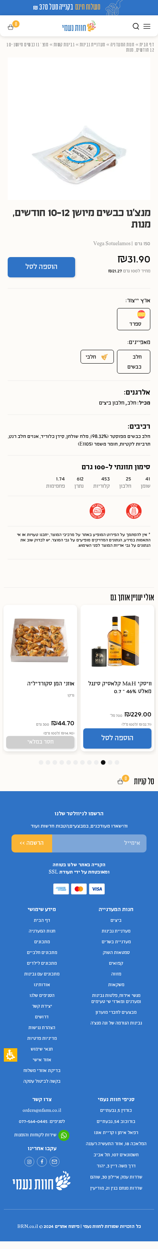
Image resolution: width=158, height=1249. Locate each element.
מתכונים (42, 942)
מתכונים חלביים (42, 953)
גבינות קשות (64, 44)
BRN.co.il (27, 1226)
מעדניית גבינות (92, 44)
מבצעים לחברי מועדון (116, 1012)
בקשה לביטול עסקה (42, 1081)
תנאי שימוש (42, 1049)
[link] (54, 1162)
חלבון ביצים (111, 403)
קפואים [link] (116, 963)
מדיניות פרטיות (42, 1038)
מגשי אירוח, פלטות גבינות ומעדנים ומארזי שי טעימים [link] (116, 998)
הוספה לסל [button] (41, 267)
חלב (131, 403)
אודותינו (42, 985)
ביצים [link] (116, 920)
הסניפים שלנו (42, 995)
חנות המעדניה (122, 44)
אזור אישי (42, 1060)
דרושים (42, 1017)
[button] (16, 27)
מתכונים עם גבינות (41, 974)
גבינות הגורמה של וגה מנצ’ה (116, 1023)
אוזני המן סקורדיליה (50, 684)
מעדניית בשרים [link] (116, 942)
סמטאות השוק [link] (116, 953)
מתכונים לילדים (42, 963)
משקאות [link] (116, 985)
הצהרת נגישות (41, 1028)
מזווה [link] (116, 974)
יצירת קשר (42, 1006)
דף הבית (147, 44)
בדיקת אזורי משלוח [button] (42, 1071)
